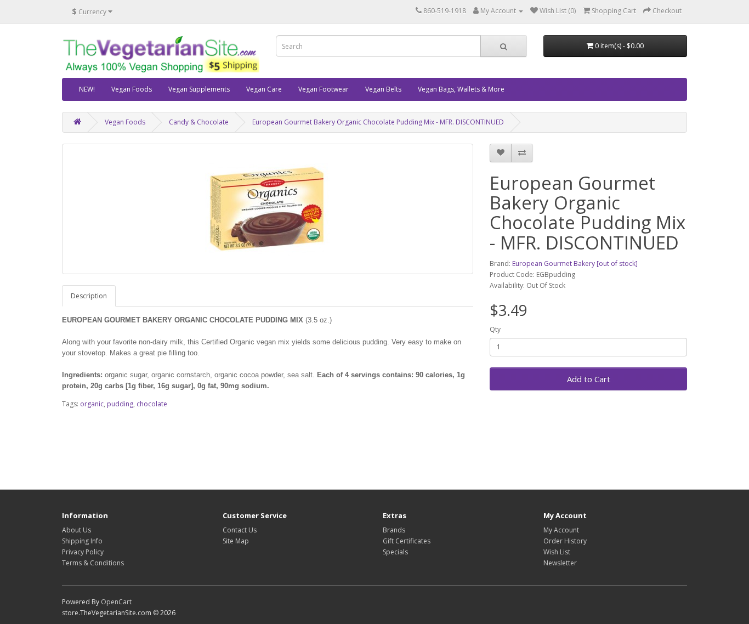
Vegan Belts (383, 89)
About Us (76, 530)
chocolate (152, 404)
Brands (394, 530)
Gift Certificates (406, 541)
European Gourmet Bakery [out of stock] (575, 263)
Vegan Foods (131, 89)
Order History (565, 541)
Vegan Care (264, 89)
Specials (395, 552)
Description (89, 295)
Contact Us (240, 530)
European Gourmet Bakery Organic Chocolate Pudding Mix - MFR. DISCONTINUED (378, 122)
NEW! (87, 89)
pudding (120, 404)
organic (92, 404)
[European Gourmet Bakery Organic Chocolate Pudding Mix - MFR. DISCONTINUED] (267, 209)
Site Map (236, 541)
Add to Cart (588, 378)
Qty (495, 329)
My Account (561, 530)
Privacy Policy (83, 552)
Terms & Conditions (93, 563)
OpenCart (116, 601)
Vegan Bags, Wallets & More (461, 89)
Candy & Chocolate (199, 122)
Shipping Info (82, 541)
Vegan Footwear (323, 89)
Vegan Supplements (199, 89)
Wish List (556, 552)
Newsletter (560, 563)
